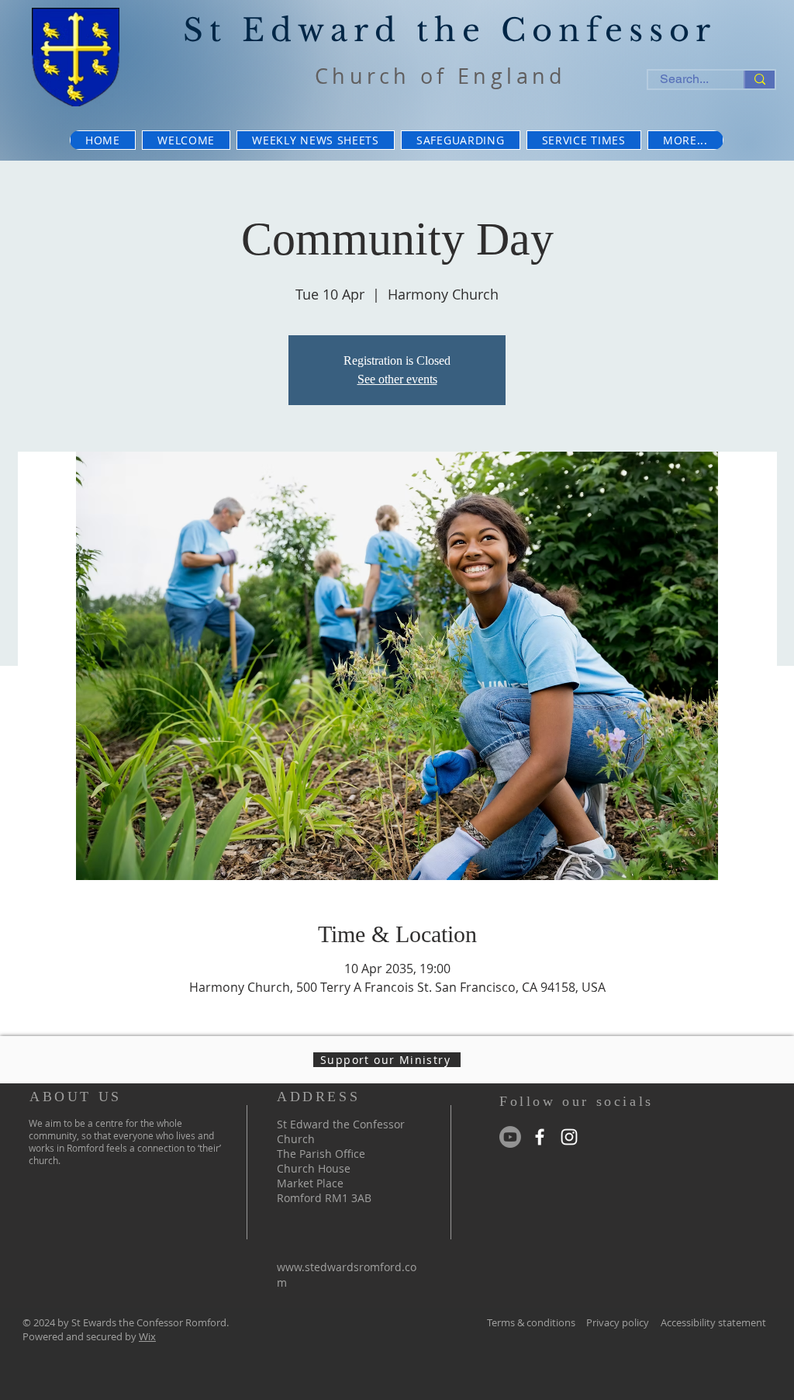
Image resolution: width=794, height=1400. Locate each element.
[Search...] (759, 79)
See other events (397, 379)
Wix (147, 1336)
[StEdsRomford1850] (510, 1137)
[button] (685, 140)
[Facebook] (540, 1137)
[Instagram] (569, 1137)
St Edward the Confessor (449, 30)
